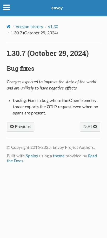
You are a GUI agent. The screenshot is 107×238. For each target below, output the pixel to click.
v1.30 (53, 27)
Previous (22, 127)
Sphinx (32, 156)
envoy (57, 8)
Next (88, 127)
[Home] (9, 26)
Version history (29, 27)
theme (58, 156)
